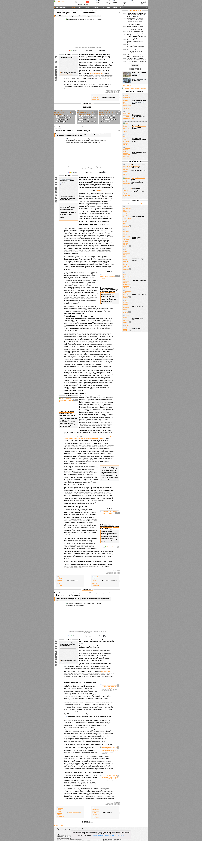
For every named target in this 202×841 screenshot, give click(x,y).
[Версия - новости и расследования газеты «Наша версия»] (64, 3)
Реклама (86, 4)
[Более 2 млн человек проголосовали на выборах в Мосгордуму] (68, 404)
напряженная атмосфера (96, 73)
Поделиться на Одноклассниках (56, 67)
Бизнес (102, 7)
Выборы (99, 190)
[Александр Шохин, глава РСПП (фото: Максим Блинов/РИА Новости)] (109, 686)
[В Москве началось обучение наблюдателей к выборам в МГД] (109, 517)
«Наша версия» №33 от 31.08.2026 (113, 571)
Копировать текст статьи (56, 79)
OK (101, 838)
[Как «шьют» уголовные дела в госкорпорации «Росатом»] (127, 193)
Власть (80, 7)
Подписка (79, 4)
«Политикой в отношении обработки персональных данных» (108, 835)
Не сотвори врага (143, 3)
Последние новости (135, 10)
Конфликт (87, 7)
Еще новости (135, 65)
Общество (95, 7)
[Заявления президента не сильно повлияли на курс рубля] (127, 181)
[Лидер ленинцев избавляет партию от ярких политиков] (60, 581)
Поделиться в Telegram (56, 76)
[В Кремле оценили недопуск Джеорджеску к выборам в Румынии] (109, 280)
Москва (122, 7)
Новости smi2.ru (58, 825)
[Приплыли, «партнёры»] (95, 97)
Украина (74, 7)
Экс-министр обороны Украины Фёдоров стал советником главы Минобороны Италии (68, 198)
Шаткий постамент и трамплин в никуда (68, 661)
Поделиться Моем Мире (56, 62)
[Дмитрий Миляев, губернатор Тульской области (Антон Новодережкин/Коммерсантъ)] (109, 748)
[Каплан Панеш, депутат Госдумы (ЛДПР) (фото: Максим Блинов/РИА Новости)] (109, 777)
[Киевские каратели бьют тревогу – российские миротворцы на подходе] (127, 153)
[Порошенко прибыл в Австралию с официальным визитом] (127, 116)
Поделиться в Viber (56, 73)
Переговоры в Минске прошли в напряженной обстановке (68, 73)
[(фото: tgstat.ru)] (109, 546)
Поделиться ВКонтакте (56, 57)
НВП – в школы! (108, 4)
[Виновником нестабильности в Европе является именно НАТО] (127, 169)
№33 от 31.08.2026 (81, 2)
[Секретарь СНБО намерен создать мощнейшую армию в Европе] (127, 139)
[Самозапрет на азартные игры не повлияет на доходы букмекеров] (95, 812)
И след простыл (125, 4)
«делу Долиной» (106, 671)
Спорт (108, 7)
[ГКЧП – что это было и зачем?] (127, 328)
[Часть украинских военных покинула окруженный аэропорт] (127, 127)
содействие (94, 358)
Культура (115, 7)
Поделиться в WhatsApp (56, 70)
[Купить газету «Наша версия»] (76, 2)
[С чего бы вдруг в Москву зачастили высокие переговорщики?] (95, 581)
